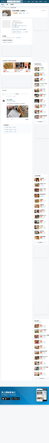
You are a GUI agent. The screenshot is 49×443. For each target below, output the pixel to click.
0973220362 (17, 27)
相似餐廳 (11, 4)
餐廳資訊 (2, 4)
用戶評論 (4, 90)
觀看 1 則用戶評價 (17, 31)
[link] (44, 75)
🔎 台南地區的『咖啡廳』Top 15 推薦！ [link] (10, 127)
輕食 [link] (23, 13)
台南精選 (5, 7)
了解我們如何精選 (18, 37)
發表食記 (28, 1)
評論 (7, 4)
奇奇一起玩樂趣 (9, 99)
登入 (25, 1)
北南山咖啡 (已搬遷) (18, 11)
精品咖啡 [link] (20, 13)
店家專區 (40, 1)
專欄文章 (36, 1)
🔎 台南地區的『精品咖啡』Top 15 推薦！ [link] (10, 131)
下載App (32, 1)
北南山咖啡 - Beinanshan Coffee (21, 25)
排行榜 (45, 1)
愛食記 (2, 7)
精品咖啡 (8, 7)
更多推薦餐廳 (40, 242)
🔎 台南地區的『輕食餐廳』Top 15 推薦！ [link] (10, 129)
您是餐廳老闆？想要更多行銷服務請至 (19, 29)
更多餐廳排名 (40, 121)
